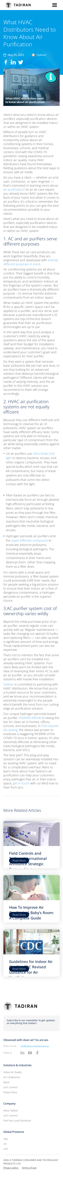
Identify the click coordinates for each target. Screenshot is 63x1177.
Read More (19, 860)
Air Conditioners (11, 1077)
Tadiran (8, 684)
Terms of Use (29, 1167)
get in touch (21, 783)
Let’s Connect (10, 1087)
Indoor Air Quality (12, 1072)
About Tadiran (10, 1110)
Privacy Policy (10, 1092)
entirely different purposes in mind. (30, 262)
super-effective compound (29, 540)
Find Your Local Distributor (17, 1120)
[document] (31, 468)
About (6, 1082)
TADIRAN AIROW (29, 718)
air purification (13, 189)
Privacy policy (10, 1167)
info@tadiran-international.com (34, 1045)
